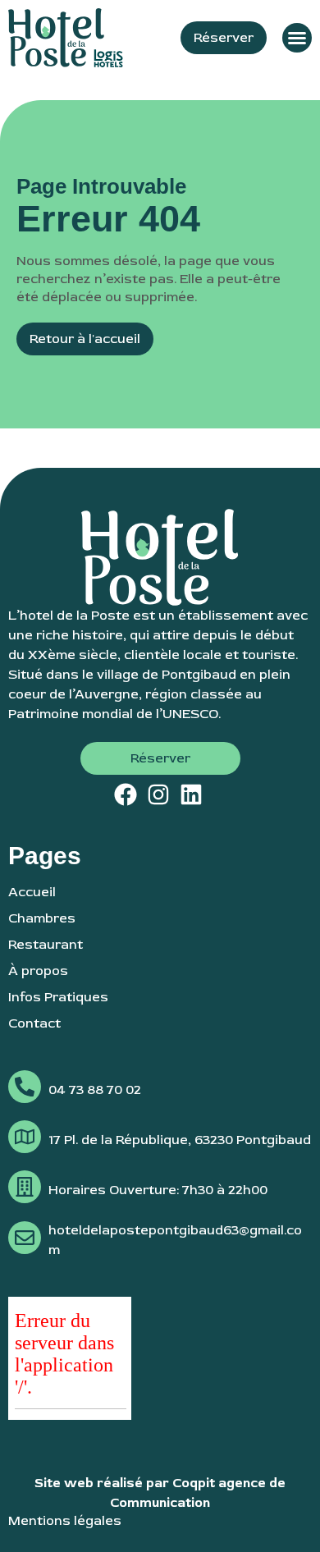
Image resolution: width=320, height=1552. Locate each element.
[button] (297, 38)
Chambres (41, 918)
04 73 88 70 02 (94, 1090)
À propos (38, 971)
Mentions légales (64, 1521)
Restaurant (45, 944)
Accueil (32, 892)
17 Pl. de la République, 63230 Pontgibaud (179, 1140)
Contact (34, 1023)
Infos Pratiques (58, 997)
